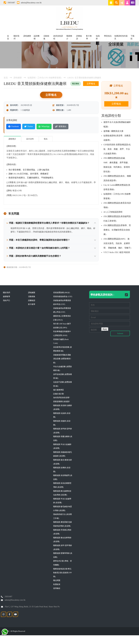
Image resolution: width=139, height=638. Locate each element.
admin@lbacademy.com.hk (31, 3)
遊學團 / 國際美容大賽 (113, 131)
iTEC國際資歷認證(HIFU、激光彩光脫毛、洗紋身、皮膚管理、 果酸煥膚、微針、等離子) (117, 243)
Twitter (30, 126)
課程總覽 (27, 36)
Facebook (15, 126)
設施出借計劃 (58, 394)
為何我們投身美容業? (61, 398)
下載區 (132, 37)
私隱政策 (56, 584)
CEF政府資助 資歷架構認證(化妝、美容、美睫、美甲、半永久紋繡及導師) (117, 149)
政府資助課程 (58, 37)
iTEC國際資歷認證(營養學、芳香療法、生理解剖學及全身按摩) (117, 229)
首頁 (8, 37)
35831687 (11, 3)
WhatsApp (45, 126)
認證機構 (36, 37)
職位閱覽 (56, 580)
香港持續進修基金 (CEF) (62, 296)
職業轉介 (69, 37)
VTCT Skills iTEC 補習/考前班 (116, 252)
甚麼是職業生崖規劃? (61, 401)
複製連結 (62, 126)
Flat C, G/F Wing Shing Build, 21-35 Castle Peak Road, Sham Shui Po (32, 607)
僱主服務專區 (58, 390)
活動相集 (46, 37)
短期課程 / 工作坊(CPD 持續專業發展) (44, 78)
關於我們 (16, 37)
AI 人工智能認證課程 (112, 212)
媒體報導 (6, 296)
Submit (120, 333)
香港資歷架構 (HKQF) (61, 293)
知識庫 (98, 37)
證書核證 (79, 37)
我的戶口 (6, 300)
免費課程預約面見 (121, 37)
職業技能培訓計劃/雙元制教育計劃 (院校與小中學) (62, 573)
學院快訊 (108, 36)
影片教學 (89, 37)
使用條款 (56, 588)
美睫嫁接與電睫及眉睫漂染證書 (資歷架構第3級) (62, 359)
